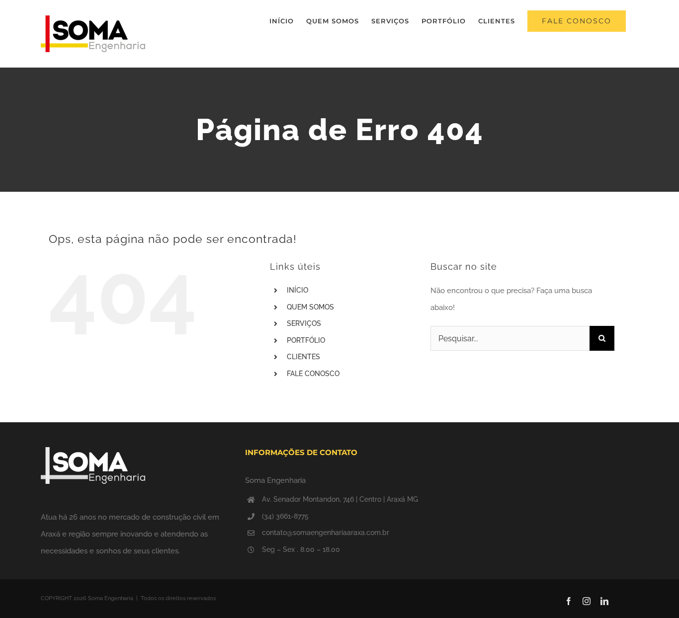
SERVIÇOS (304, 323)
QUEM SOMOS (310, 307)
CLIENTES (303, 357)
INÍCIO (297, 290)
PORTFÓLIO (306, 340)
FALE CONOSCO (313, 374)
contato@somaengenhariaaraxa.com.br (325, 533)
